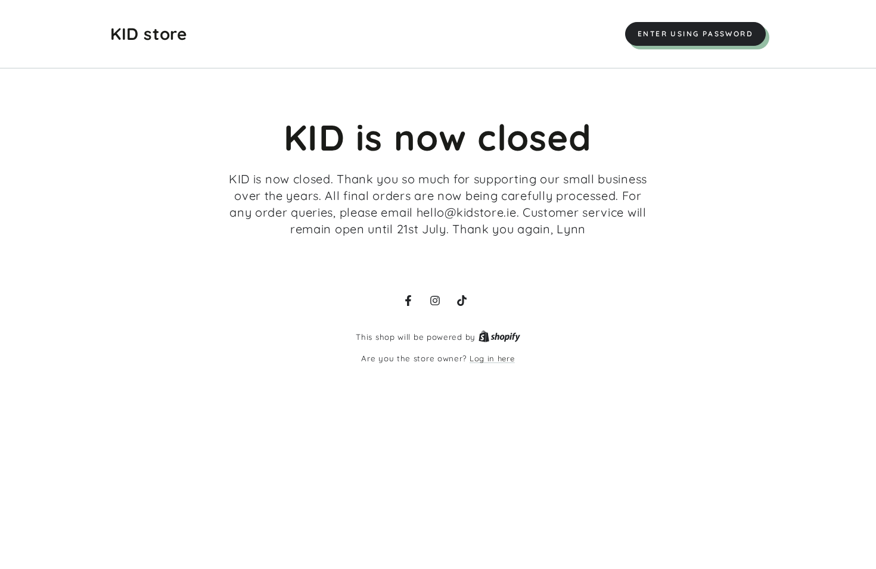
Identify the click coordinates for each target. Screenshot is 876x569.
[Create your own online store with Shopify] (499, 337)
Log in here (492, 358)
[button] (695, 34)
